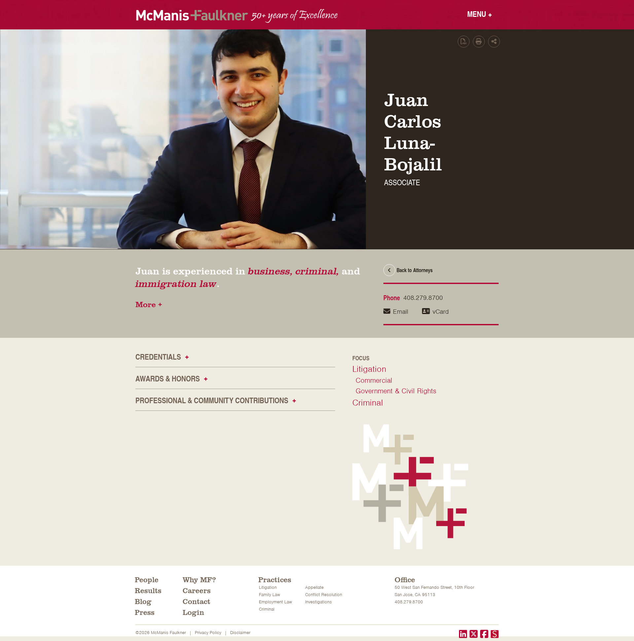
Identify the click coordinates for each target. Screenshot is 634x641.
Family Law (269, 594)
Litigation (369, 369)
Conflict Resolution (323, 594)
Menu (479, 13)
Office (405, 579)
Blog (143, 601)
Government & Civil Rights (396, 390)
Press (145, 612)
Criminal (367, 402)
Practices (274, 579)
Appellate (314, 587)
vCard (441, 311)
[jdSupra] (495, 634)
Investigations (318, 602)
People (146, 579)
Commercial (374, 380)
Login (193, 612)
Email (400, 311)
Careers (197, 590)
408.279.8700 (423, 298)
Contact (196, 601)
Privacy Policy (208, 632)
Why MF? (199, 579)
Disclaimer (240, 632)
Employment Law (275, 602)
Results (148, 590)
